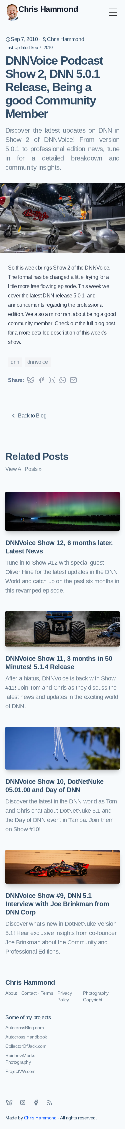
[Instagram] (22, 1102)
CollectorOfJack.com (25, 1046)
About (11, 993)
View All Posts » (23, 469)
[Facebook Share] (41, 380)
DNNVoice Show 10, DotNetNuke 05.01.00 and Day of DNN (54, 785)
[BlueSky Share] (31, 380)
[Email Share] (73, 380)
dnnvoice (37, 362)
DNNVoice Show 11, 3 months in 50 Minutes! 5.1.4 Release (58, 662)
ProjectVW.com (20, 1071)
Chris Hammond (65, 39)
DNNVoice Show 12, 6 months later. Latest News (59, 547)
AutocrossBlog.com (24, 1027)
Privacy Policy (64, 996)
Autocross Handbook (26, 1036)
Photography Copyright (96, 996)
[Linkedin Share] (52, 380)
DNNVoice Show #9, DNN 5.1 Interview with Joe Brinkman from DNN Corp (57, 904)
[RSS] (49, 1102)
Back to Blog (32, 415)
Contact (29, 993)
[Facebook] (36, 1102)
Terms (47, 993)
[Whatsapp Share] (63, 380)
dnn (15, 362)
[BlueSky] (9, 1102)
